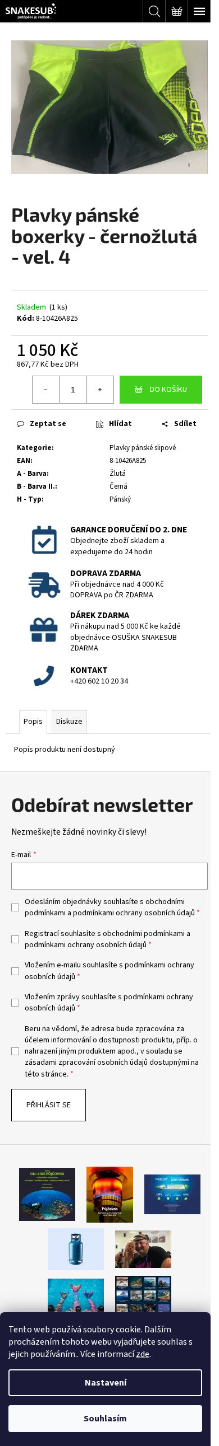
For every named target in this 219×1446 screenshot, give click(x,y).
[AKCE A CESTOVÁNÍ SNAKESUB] (143, 1296)
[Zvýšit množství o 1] (99, 389)
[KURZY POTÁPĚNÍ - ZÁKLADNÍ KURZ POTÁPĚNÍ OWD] (143, 1249)
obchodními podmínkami (144, 933)
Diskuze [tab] (69, 721)
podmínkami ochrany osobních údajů (134, 913)
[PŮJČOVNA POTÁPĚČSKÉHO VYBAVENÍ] (47, 1194)
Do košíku (168, 389)
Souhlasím (105, 1418)
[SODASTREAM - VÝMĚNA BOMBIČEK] (172, 1194)
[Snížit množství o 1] (46, 389)
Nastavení (105, 1383)
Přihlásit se (48, 1105)
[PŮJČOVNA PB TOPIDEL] (109, 1194)
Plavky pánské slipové (143, 448)
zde (142, 1354)
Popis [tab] (33, 721)
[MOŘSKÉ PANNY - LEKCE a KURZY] (76, 1296)
